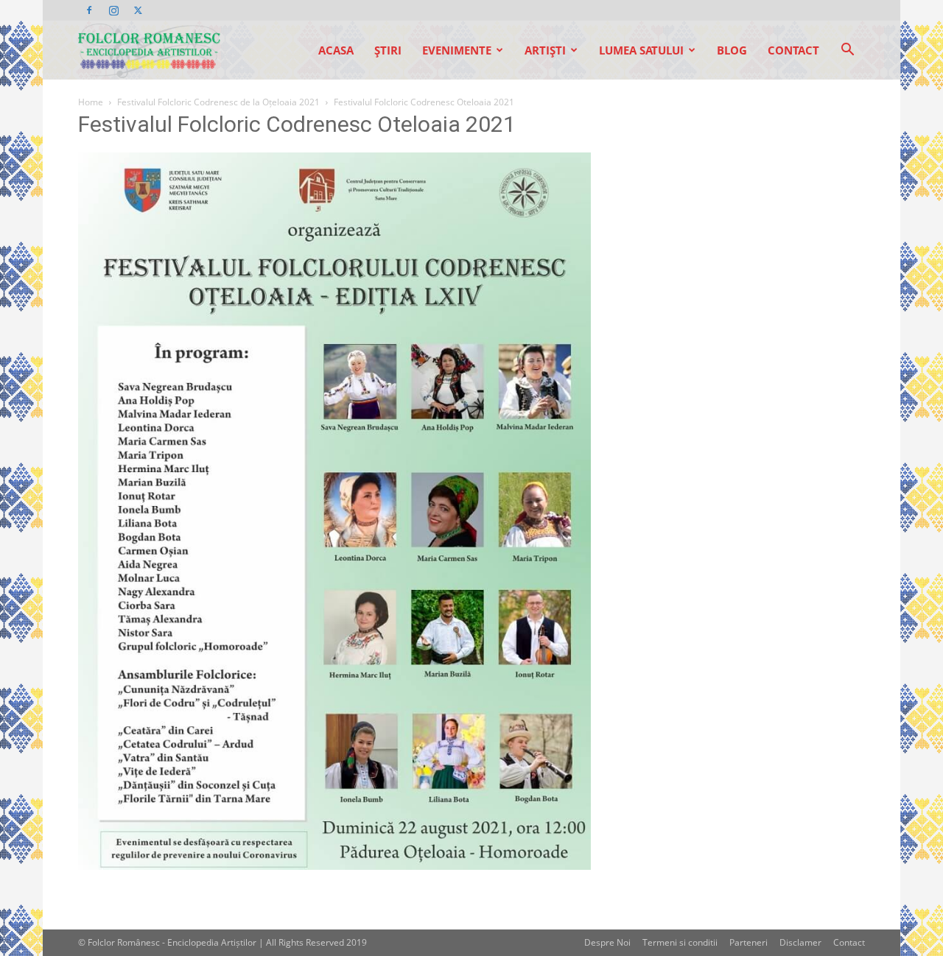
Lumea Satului (641, 50)
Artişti (545, 50)
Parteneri (748, 942)
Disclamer (800, 942)
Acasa (336, 50)
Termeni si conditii (680, 942)
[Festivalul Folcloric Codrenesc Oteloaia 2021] (334, 866)
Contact (793, 50)
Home (90, 102)
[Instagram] (113, 10)
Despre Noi (607, 942)
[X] (138, 10)
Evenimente (456, 50)
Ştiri (388, 50)
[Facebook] (89, 10)
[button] (847, 51)
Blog (732, 50)
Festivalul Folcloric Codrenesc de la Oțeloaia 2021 (218, 102)
